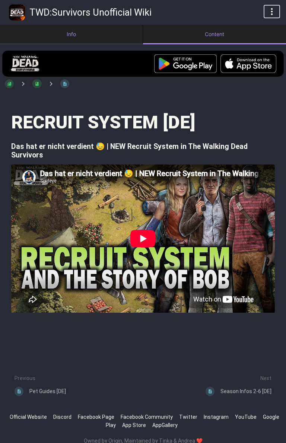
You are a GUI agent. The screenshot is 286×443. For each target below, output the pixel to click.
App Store (134, 425)
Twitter (188, 417)
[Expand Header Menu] (272, 11)
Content (214, 34)
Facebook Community (147, 417)
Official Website (28, 417)
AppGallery (165, 425)
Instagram (216, 417)
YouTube (246, 417)
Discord (62, 417)
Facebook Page (96, 417)
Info (71, 34)
